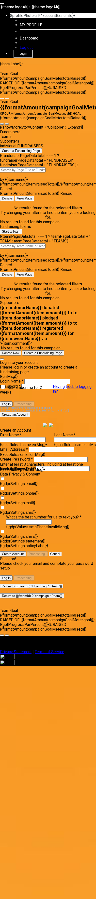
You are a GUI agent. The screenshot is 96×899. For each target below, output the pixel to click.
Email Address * (14, 449)
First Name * (11, 435)
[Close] (2, 359)
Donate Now (10, 353)
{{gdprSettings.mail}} (17, 503)
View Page (24, 198)
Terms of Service (49, 651)
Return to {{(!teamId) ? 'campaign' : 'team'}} (31, 586)
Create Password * (16, 459)
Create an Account (15, 414)
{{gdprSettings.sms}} (18, 512)
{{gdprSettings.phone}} (19, 493)
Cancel (55, 554)
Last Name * (65, 435)
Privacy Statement (16, 651)
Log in (6, 404)
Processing (24, 404)
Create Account (13, 554)
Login (23, 53)
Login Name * (11, 381)
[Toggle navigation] (2, 3)
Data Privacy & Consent (20, 474)
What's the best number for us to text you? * (43, 517)
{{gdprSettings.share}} (19, 536)
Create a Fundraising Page (21, 151)
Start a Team (11, 231)
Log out (26, 47)
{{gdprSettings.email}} (18, 483)
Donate (7, 198)
